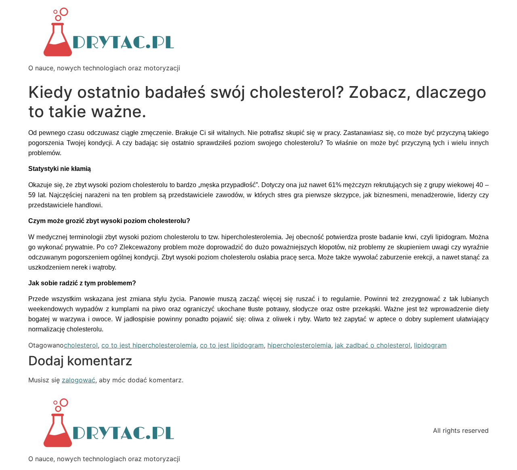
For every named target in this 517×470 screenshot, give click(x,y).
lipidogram (430, 345)
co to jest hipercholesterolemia (148, 345)
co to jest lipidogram (232, 345)
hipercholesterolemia (299, 345)
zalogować (78, 380)
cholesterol (81, 345)
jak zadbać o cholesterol (372, 345)
